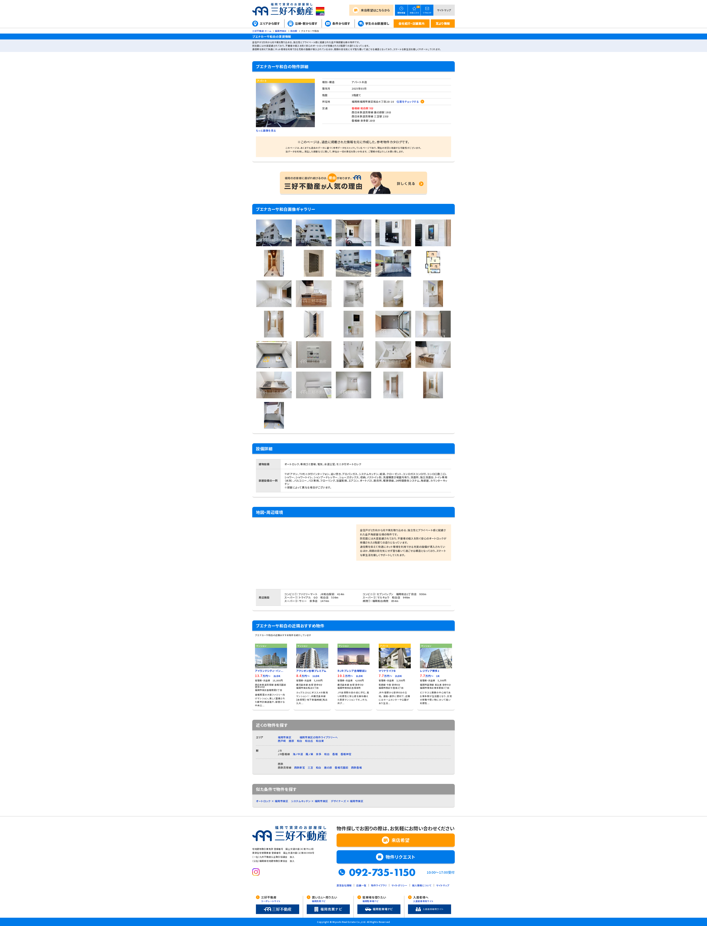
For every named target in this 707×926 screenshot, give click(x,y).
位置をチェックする (408, 101)
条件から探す (341, 23)
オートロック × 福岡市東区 (272, 801)
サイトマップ (444, 10)
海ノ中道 (298, 754)
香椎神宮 (346, 754)
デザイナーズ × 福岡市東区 (347, 801)
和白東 (320, 741)
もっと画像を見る (266, 130)
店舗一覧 (361, 885)
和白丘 (309, 741)
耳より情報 (443, 23)
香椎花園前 (341, 767)
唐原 (291, 741)
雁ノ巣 (309, 754)
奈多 (318, 754)
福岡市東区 (284, 737)
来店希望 (375, 10)
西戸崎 (282, 741)
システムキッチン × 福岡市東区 (309, 801)
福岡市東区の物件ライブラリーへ (319, 737)
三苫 (310, 767)
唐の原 (328, 767)
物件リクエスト (400, 857)
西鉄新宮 (299, 767)
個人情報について (422, 885)
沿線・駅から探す (306, 23)
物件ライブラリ (379, 885)
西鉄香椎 (356, 767)
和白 (299, 741)
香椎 (335, 754)
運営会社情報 (344, 885)
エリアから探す (270, 23)
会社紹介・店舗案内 (411, 23)
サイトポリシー (399, 885)
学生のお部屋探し (377, 23)
